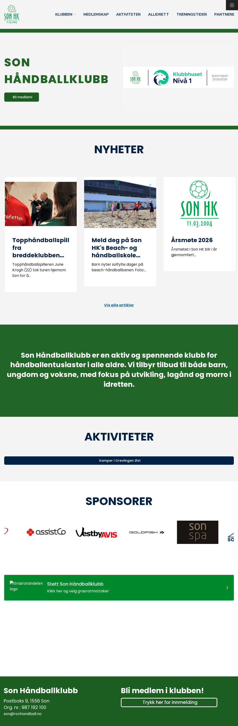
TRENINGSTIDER (191, 14)
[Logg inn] (232, 5)
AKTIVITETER (128, 14)
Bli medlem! (22, 97)
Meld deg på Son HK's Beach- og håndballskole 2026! (117, 251)
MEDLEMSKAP (96, 14)
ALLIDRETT (158, 14)
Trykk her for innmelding (170, 702)
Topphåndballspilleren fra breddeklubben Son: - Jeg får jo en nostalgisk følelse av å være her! (47, 259)
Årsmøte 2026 (192, 240)
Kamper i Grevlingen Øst (120, 460)
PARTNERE (224, 14)
